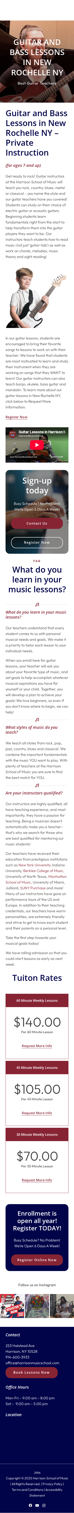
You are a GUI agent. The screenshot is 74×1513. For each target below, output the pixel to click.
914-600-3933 (17, 1357)
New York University (34, 865)
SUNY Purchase (33, 888)
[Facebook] (30, 1505)
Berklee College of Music (43, 870)
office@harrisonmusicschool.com (32, 1363)
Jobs (37, 1472)
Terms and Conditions (27, 1490)
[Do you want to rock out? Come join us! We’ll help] (62, 1306)
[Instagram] (43, 1505)
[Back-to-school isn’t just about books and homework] (12, 1306)
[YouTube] (37, 1505)
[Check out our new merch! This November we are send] (37, 1306)
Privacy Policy (52, 1484)
